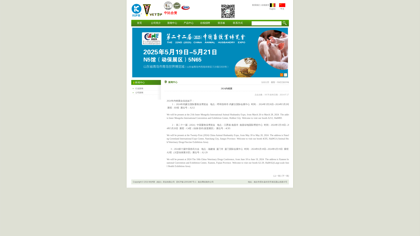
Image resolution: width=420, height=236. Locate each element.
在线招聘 (205, 23)
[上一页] (277, 176)
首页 (139, 23)
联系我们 (256, 5)
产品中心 (189, 23)
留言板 (221, 23)
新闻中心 (172, 23)
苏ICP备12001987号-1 (186, 182)
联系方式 (238, 23)
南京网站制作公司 (206, 182)
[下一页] (285, 176)
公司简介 (156, 23)
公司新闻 (139, 92)
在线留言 (265, 5)
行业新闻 (139, 88)
